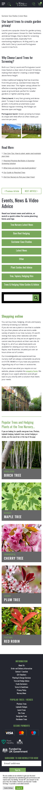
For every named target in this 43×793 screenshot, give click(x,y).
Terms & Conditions (21, 687)
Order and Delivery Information (21, 668)
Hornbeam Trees (21, 719)
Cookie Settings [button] (8, 788)
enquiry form (32, 371)
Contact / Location (21, 671)
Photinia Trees (21, 703)
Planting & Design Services (21, 677)
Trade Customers (21, 684)
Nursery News (21, 693)
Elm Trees (21, 713)
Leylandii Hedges (21, 707)
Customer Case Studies (10, 16)
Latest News (23, 16)
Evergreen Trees (21, 716)
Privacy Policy (21, 690)
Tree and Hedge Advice (21, 681)
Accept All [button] (19, 788)
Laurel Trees (21, 710)
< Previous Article (11, 191)
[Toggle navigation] (2, 4)
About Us (22, 665)
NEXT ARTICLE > (31, 191)
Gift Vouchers (21, 674)
